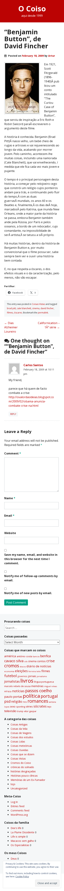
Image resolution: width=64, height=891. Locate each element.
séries (29, 706)
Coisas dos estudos (22, 737)
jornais (32, 676)
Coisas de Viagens (21, 733)
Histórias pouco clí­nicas (24, 775)
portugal (49, 696)
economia (9, 671)
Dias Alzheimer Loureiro (11, 327)
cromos (11, 666)
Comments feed (20, 810)
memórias (37, 686)
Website (10, 533)
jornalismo (42, 676)
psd (7, 701)
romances (38, 701)
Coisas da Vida (19, 728)
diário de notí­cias (38, 666)
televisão (10, 711)
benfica (45, 656)
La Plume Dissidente (22, 832)
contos (41, 661)
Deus (14, 858)
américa (10, 656)
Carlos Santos (33, 365)
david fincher (47, 308)
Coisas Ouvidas (19, 750)
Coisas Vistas (38, 304)
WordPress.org (19, 814)
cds (25, 661)
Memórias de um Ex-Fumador (28, 780)
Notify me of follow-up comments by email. (31, 578)
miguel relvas (50, 686)
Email (9, 516)
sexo (12, 706)
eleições (21, 671)
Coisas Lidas (18, 741)
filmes (10, 312)
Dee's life (16, 828)
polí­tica (31, 695)
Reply (13, 414)
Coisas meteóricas (21, 745)
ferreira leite (34, 671)
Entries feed (17, 806)
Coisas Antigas (19, 724)
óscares (18, 312)
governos (22, 676)
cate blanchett (24, 308)
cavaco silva (13, 660)
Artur (51, 55)
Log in (14, 802)
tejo (49, 706)
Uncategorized (19, 788)
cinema (35, 308)
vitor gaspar (30, 711)
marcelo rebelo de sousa (17, 686)
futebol (10, 675)
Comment (12, 453)
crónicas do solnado (22, 767)
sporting (20, 706)
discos (23, 666)
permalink (43, 312)
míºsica (7, 691)
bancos (36, 656)
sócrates (40, 706)
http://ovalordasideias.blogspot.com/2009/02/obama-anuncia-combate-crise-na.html (31, 401)
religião (16, 701)
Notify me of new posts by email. (28, 593)
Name (9, 498)
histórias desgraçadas (23, 771)
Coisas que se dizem (22, 754)
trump (20, 711)
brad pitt (11, 308)
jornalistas (12, 681)
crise (50, 660)
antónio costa (24, 656)
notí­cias (18, 691)
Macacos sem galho (22, 840)
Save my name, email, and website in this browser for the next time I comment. (30, 559)
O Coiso (32, 8)
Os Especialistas (20, 845)
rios (25, 701)
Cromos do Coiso (21, 763)
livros (26, 680)
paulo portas (13, 697)
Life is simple (18, 836)
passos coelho (38, 690)
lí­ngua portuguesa (44, 681)
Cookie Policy (22, 876)
